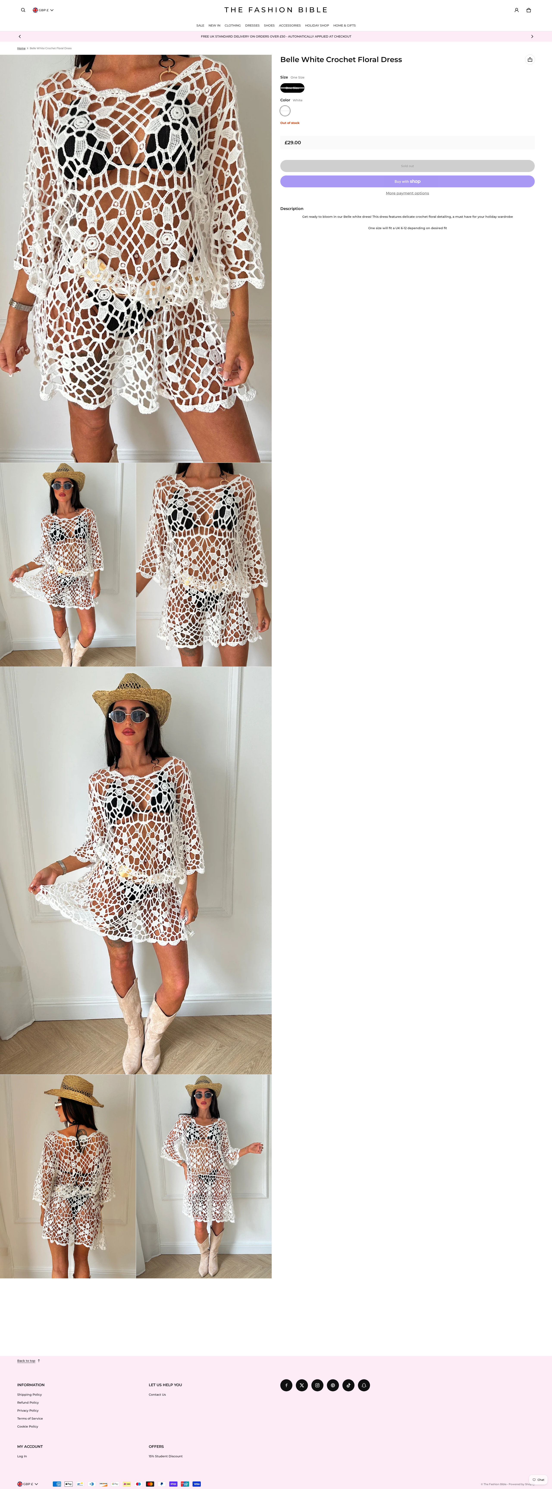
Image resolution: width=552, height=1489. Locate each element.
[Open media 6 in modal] (68, 1176)
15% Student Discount (166, 1456)
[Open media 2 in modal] (136, 259)
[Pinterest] (333, 1385)
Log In (22, 1456)
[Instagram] (317, 1385)
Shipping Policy (29, 1395)
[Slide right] (532, 36)
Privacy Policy (28, 1410)
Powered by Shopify (522, 1484)
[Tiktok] (348, 1385)
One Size (292, 88)
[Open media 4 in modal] (204, 565)
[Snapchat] (364, 1385)
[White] (285, 111)
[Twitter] (302, 1385)
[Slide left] (19, 36)
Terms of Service (30, 1418)
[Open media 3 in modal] (68, 565)
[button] (23, 10)
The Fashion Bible (495, 1484)
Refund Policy (28, 1402)
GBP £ (44, 10)
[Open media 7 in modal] (204, 1176)
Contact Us (157, 1395)
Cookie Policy (27, 1426)
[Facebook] (286, 1385)
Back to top (26, 1361)
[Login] (517, 10)
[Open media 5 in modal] (136, 871)
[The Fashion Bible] (276, 10)
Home (21, 48)
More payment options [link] (407, 193)
